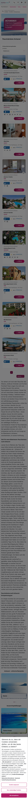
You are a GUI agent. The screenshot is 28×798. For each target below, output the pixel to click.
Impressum (17, 778)
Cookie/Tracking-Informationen (9, 779)
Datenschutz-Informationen (8, 778)
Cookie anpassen (14, 784)
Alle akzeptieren (14, 795)
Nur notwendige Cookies (14, 790)
